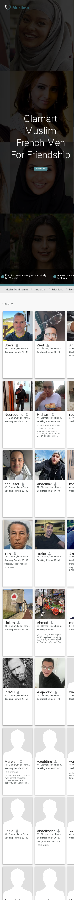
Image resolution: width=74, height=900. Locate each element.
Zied (40, 345)
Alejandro (44, 692)
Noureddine (13, 415)
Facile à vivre (43, 845)
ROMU (9, 692)
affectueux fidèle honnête (15, 564)
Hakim (9, 623)
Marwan (10, 762)
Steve (8, 345)
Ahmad (42, 623)
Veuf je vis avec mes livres (49, 841)
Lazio (8, 831)
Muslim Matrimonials (17, 289)
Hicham (43, 415)
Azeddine (44, 762)
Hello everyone (11, 772)
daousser (11, 484)
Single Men (40, 289)
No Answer (9, 567)
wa (71, 692)
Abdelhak (44, 484)
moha (41, 553)
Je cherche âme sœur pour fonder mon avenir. (50, 425)
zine (7, 553)
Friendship (57, 289)
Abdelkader (46, 831)
